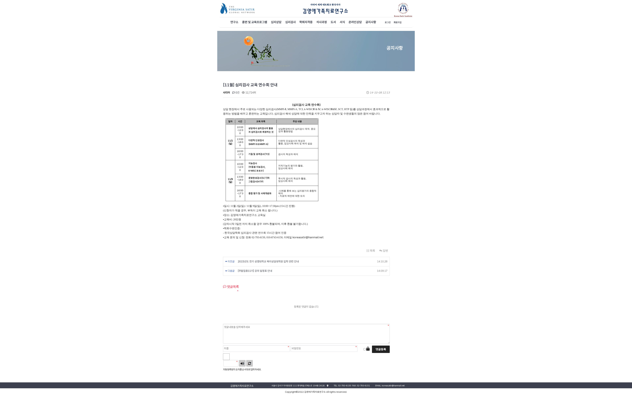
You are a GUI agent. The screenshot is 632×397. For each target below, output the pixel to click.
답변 (385, 251)
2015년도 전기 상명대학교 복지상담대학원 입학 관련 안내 (268, 261)
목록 (372, 251)
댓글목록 (232, 287)
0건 (237, 92)
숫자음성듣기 (242, 363)
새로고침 (249, 363)
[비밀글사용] (368, 348)
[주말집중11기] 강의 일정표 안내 (255, 271)
